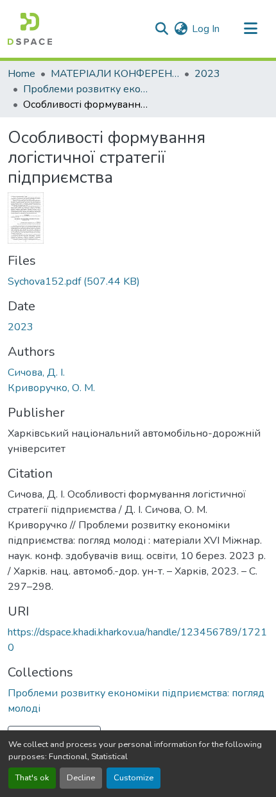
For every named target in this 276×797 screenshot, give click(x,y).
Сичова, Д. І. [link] (36, 372)
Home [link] (21, 74)
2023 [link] (207, 74)
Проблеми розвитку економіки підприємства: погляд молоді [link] (87, 89)
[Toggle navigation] (250, 29)
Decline (81, 778)
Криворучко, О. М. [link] (51, 388)
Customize (133, 778)
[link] (138, 281)
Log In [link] (206, 29)
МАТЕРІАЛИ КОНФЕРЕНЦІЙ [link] (115, 74)
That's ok (32, 778)
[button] (30, 29)
